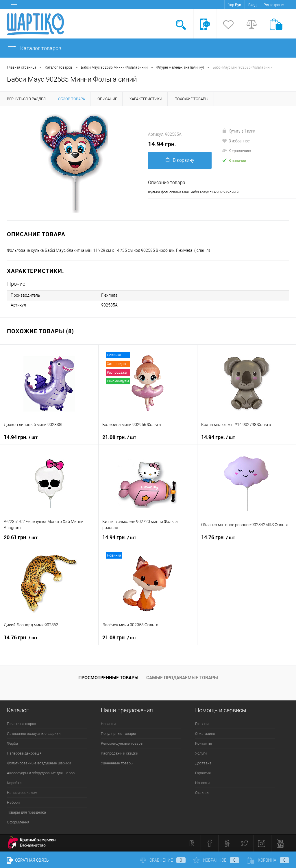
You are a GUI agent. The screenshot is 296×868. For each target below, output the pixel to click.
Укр (231, 5)
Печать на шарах (21, 724)
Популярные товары (118, 733)
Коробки (14, 783)
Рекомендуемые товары (122, 743)
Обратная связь (31, 860)
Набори (13, 802)
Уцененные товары (117, 763)
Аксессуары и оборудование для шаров (41, 773)
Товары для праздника (26, 812)
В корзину (183, 160)
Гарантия (203, 773)
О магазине (205, 733)
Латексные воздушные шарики (33, 733)
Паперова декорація (24, 753)
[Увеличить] (74, 163)
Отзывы (202, 792)
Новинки (108, 724)
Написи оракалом (22, 792)
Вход (252, 5)
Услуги (201, 753)
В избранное (239, 141)
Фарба (12, 743)
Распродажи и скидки (119, 753)
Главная (202, 724)
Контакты (203, 743)
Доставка (203, 763)
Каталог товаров (40, 48)
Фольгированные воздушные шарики (39, 763)
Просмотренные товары (108, 677)
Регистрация (274, 5)
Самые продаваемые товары (182, 677)
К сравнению (240, 150)
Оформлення (18, 822)
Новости (202, 783)
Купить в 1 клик (242, 131)
